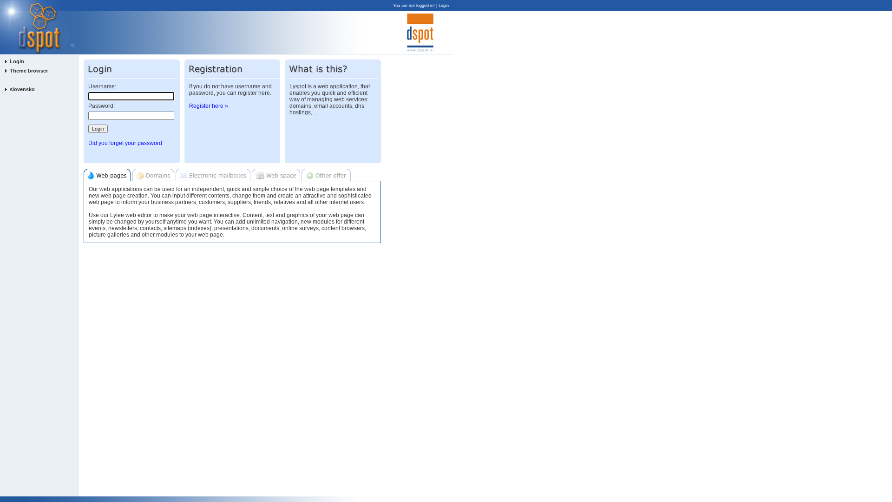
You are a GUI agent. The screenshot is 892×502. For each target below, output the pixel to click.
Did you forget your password (125, 143)
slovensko (22, 89)
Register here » (208, 106)
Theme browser (29, 70)
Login (444, 5)
